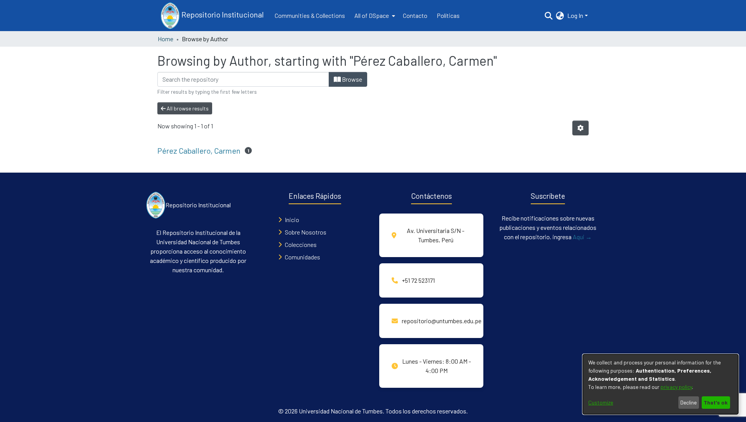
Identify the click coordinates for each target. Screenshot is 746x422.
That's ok (716, 402)
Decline (688, 402)
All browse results (187, 108)
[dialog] (660, 384)
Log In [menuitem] (575, 15)
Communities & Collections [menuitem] (310, 15)
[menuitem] (374, 15)
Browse (351, 79)
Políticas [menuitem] (448, 15)
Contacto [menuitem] (415, 15)
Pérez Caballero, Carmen (199, 150)
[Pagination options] (580, 128)
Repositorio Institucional (222, 14)
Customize (600, 402)
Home (165, 38)
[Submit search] (549, 15)
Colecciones (301, 244)
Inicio (292, 219)
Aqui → (582, 236)
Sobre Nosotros (305, 232)
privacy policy (676, 386)
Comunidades (302, 257)
